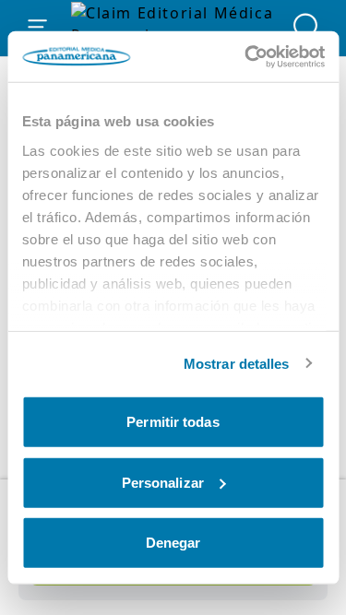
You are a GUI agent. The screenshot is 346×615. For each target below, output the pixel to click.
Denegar (173, 542)
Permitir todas (172, 422)
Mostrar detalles (237, 363)
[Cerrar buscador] (308, 27)
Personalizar (163, 482)
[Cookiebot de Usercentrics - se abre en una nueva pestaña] (246, 56)
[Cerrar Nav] (38, 27)
